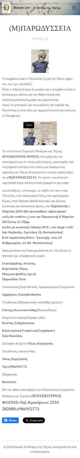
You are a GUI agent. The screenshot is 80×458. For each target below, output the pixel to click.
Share (13, 420)
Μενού (74, 7)
